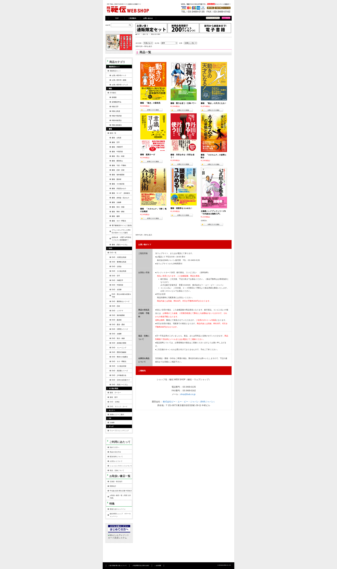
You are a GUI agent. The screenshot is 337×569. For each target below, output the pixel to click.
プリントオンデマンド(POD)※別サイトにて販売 (121, 231)
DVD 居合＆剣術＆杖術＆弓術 (121, 295)
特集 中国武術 (117, 116)
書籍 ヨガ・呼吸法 (119, 221)
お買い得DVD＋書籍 (119, 80)
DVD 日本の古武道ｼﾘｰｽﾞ (121, 380)
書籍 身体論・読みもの (120, 198)
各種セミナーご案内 (117, 414)
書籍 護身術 (116, 179)
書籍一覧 (145, 34)
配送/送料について (116, 457)
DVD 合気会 (117, 266)
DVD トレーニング (119, 348)
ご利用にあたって (119, 441)
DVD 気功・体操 (118, 338)
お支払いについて (116, 461)
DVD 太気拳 (117, 290)
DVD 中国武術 (117, 285)
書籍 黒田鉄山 (117, 161)
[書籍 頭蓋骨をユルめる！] (183, 186)
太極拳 (112, 422)
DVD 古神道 (115, 402)
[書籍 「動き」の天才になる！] (214, 81)
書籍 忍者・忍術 (118, 170)
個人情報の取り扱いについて (118, 565)
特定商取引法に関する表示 (141, 565)
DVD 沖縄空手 (117, 280)
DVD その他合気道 (119, 271)
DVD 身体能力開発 (119, 343)
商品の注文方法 (115, 452)
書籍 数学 (114, 397)
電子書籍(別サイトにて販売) (122, 225)
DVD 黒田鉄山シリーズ (120, 301)
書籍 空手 (116, 142)
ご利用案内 (132, 18)
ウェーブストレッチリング (119, 431)
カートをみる (226, 18)
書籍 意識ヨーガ (147, 154)
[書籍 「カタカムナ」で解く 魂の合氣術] (153, 186)
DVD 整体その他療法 (120, 357)
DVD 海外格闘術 (118, 315)
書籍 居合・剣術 (118, 156)
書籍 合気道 (116, 138)
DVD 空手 (116, 276)
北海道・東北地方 (116, 481)
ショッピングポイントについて (121, 466)
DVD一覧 (113, 253)
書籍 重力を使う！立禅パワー (183, 103)
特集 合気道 (116, 111)
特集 (112, 503)
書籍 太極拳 (116, 202)
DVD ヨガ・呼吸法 (119, 361)
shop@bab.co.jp (187, 394)
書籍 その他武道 (118, 184)
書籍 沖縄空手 (117, 147)
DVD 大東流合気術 (119, 257)
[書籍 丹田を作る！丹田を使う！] (183, 132)
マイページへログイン (212, 18)
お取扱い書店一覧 (119, 476)
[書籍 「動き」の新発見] (153, 81)
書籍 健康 (116, 216)
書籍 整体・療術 (118, 212)
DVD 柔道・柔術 (118, 324)
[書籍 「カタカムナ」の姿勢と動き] (214, 132)
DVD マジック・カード (118, 406)
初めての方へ (114, 447)
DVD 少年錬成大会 (119, 375)
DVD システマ (117, 311)
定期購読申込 (116, 102)
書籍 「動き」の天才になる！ (214, 103)
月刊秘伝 (113, 93)
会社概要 (158, 565)
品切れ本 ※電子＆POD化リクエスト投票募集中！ (121, 238)
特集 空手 (115, 107)
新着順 (114, 97)
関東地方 (113, 486)
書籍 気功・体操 (118, 207)
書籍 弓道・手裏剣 (119, 165)
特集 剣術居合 (117, 120)
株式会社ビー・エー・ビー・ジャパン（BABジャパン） (189, 402)
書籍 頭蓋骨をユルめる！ (181, 208)
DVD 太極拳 (117, 334)
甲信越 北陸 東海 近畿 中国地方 (121, 491)
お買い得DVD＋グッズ (120, 85)
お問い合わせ (148, 18)
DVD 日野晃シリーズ (120, 329)
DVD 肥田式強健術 (119, 352)
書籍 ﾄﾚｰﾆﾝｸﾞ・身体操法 (121, 193)
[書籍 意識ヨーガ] (153, 132)
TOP (117, 18)
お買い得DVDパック (119, 75)
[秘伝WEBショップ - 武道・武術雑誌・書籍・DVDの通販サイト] (127, 12)
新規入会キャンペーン (118, 509)
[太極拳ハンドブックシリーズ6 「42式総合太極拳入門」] (214, 187)
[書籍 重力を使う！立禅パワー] (183, 81)
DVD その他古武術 (119, 366)
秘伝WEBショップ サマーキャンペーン (120, 515)
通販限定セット (115, 71)
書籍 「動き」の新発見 (150, 103)
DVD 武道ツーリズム (120, 384)
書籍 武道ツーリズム (120, 245)
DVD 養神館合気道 (119, 262)
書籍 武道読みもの (119, 188)
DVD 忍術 (116, 306)
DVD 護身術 (117, 320)
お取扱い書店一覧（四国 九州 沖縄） (120, 496)
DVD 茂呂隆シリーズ (120, 371)
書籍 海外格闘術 (118, 175)
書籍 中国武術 (117, 152)
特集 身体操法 (117, 125)
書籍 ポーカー (115, 393)
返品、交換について (117, 470)
